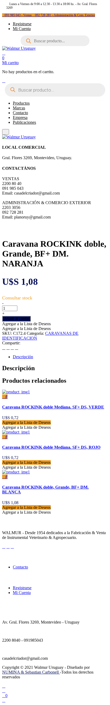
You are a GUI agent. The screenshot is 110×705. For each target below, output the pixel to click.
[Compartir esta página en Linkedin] (16, 347)
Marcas (19, 108)
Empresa (20, 117)
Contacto (20, 112)
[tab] (60, 356)
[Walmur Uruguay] (19, 48)
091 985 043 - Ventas (19, 15)
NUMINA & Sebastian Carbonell (31, 672)
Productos (21, 103)
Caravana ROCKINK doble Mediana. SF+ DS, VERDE (53, 407)
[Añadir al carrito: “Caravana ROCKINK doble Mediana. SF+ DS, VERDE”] (3, 396)
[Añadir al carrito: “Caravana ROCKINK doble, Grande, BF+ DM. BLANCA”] (3, 477)
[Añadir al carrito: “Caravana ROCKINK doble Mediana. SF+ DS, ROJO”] (3, 437)
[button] (26, 323)
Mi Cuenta (22, 28)
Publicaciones (24, 122)
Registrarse (22, 24)
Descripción (23, 356)
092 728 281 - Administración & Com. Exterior (65, 15)
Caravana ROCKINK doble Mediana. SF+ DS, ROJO (51, 447)
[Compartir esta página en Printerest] (12, 347)
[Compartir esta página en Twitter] (8, 347)
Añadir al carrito (16, 319)
